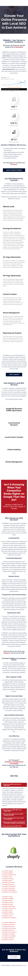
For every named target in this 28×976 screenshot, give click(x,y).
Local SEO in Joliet (7, 876)
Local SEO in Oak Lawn (8, 930)
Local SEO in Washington (9, 890)
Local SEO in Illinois (7, 880)
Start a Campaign (14, 374)
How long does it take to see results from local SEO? (14, 818)
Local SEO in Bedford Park (9, 875)
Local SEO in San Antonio (9, 908)
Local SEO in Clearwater (8, 906)
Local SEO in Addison (8, 898)
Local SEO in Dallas (7, 912)
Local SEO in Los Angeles (9, 936)
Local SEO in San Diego (8, 934)
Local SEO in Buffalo (7, 873)
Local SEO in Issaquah (8, 884)
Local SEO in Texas (7, 916)
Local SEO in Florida (7, 904)
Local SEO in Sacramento (9, 886)
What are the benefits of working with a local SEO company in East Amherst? (14, 822)
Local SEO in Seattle (7, 871)
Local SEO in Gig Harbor (8, 888)
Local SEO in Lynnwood (8, 924)
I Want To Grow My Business (14, 170)
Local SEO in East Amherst (9, 917)
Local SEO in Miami (7, 900)
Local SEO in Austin (7, 910)
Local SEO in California (8, 937)
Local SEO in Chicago (7, 878)
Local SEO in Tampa (7, 896)
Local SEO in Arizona (7, 939)
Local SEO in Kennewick (8, 882)
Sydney (25, 965)
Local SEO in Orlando (7, 902)
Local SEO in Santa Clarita (9, 928)
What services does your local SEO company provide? (13, 814)
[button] (13, 91)
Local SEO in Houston (8, 914)
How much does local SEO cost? (13, 826)
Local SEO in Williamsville (9, 922)
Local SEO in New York (8, 926)
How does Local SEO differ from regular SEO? (13, 810)
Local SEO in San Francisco (9, 932)
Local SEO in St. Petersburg (9, 892)
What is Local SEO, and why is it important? (12, 784)
